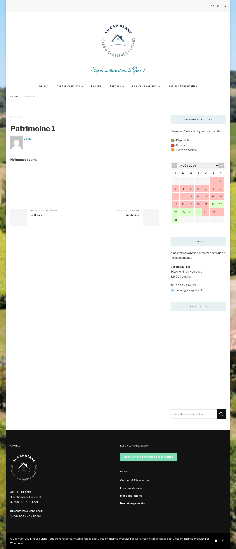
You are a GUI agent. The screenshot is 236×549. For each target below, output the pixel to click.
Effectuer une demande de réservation (148, 456)
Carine (27, 138)
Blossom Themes (183, 538)
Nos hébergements (68, 86)
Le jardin (96, 86)
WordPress (16, 543)
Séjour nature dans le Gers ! (118, 70)
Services (115, 86)
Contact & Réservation (183, 86)
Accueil (43, 86)
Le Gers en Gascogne (145, 86)
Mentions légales (131, 495)
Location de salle (131, 488)
